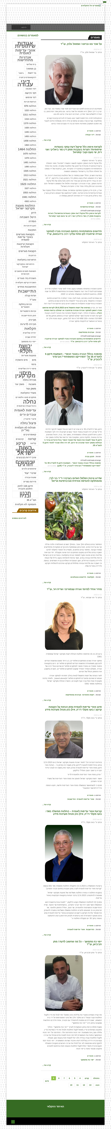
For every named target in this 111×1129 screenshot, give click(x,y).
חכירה (32, 319)
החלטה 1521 (29, 179)
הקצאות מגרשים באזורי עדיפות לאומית (25, 237)
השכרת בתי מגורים (26, 278)
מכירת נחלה (29, 380)
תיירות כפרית (29, 482)
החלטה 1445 (30, 132)
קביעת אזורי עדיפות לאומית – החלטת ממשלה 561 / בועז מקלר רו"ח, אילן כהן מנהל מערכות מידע (74, 812)
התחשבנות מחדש (27, 287)
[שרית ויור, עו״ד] (64, 625)
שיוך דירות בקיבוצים (26, 457)
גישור (21, 73)
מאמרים (90, 131)
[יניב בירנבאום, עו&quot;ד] (64, 264)
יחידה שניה (30, 337)
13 (90, 1085)
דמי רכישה (30, 93)
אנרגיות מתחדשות (86, 332)
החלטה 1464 (30, 145)
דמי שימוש (31, 97)
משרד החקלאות (28, 393)
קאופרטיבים (29, 434)
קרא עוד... (46, 140)
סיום (47, 1081)
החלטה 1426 (30, 128)
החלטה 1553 (29, 192)
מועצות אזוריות (28, 355)
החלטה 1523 (28, 184)
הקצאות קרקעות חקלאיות (25, 245)
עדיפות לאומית (25, 410)
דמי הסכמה (31, 89)
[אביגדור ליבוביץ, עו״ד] (64, 397)
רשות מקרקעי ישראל (25, 450)
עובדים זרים (28, 414)
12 (84, 1085)
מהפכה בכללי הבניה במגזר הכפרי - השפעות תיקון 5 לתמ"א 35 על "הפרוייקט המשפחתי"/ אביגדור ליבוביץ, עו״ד (73, 357)
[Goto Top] (13, 1121)
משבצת (32, 384)
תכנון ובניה (89, 456)
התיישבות (71, 799)
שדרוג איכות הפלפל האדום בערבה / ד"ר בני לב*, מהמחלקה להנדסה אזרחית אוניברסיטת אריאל (75, 479)
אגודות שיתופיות (87, 207)
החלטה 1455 (30, 136)
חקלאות (90, 577)
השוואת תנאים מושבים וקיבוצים (25, 272)
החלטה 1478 (30, 158)
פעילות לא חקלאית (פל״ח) (25, 429)
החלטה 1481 (30, 162)
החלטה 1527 (30, 188)
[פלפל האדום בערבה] (64, 516)
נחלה (29, 402)
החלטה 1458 (30, 141)
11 (77, 1085)
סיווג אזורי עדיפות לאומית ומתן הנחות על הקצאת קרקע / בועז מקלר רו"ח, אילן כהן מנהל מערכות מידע (73, 708)
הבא (97, 1085)
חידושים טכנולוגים (78, 577)
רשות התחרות (88, 695)
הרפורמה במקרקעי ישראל (25, 265)
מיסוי (33, 364)
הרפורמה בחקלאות (26, 260)
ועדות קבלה (30, 295)
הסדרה (32, 221)
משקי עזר (19, 384)
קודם (87, 1078)
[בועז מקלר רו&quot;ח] (64, 739)
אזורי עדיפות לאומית (85, 799)
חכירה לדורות (28, 324)
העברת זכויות (30, 226)
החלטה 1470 (29, 153)
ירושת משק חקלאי (25, 348)
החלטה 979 (30, 106)
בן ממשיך (31, 68)
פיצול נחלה (28, 423)
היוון (33, 212)
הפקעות (32, 230)
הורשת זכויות (30, 102)
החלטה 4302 (30, 201)
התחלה (96, 1078)
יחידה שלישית (29, 333)
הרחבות (32, 255)
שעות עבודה (30, 477)
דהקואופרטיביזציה (27, 77)
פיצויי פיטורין (30, 419)
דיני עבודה (89, 135)
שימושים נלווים (29, 469)
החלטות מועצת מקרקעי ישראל (25, 207)
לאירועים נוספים (19, 518)
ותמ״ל (33, 300)
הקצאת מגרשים (27, 251)
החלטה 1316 (30, 119)
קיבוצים (20, 439)
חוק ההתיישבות (28, 315)
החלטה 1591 (29, 197)
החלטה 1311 (29, 114)
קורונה (32, 438)
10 (71, 1085)
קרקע (21, 443)
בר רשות (32, 73)
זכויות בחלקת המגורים (25, 305)
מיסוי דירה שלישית (27, 368)
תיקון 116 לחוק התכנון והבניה (25, 487)
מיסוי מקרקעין (25, 374)
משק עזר (31, 388)
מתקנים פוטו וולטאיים (26, 397)
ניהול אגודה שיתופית (26, 406)
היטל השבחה (28, 217)
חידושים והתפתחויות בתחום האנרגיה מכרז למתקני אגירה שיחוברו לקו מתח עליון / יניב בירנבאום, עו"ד (74, 232)
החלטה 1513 (30, 175)
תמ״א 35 (31, 500)
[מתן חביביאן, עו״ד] (64, 983)
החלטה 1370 (30, 123)
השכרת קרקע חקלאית (26, 282)
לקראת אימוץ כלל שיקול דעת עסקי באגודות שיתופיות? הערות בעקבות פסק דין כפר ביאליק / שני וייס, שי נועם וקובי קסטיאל (73, 149)
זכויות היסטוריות (28, 311)
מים (34, 360)
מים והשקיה (21, 360)
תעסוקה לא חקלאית (25, 504)
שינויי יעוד (30, 473)
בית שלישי (31, 64)
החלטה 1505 (30, 171)
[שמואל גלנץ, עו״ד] (64, 79)
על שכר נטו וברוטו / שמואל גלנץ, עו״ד (81, 44)
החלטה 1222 (30, 110)
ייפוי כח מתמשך (87, 1060)
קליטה (33, 443)
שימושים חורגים (25, 463)
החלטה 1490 (30, 167)
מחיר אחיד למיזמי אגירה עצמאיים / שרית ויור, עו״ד (74, 589)
